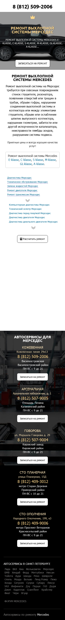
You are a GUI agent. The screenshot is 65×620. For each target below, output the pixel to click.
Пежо (54, 579)
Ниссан (50, 572)
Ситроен (19, 583)
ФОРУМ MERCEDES (15, 601)
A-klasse (31, 46)
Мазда (17, 579)
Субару (41, 583)
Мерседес (48, 569)
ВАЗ (15, 569)
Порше (36, 586)
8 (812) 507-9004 (33, 439)
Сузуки (30, 583)
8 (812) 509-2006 (32, 6)
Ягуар (24, 593)
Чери (16, 593)
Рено (36, 576)
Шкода (27, 576)
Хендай (16, 572)
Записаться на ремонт (32, 377)
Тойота (9, 576)
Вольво (28, 579)
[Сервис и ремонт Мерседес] (32, 17)
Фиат (7, 593)
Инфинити (17, 586)
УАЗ (7, 586)
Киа (21, 569)
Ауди (18, 576)
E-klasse (13, 160)
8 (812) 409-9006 (33, 522)
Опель (8, 579)
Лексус (51, 583)
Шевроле (47, 576)
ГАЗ (45, 586)
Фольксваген (33, 569)
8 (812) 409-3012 (33, 481)
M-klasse (42, 43)
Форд (26, 572)
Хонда (8, 583)
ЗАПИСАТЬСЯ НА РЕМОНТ (32, 63)
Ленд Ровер (41, 579)
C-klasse (17, 43)
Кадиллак (19, 589)
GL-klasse (56, 43)
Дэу (28, 586)
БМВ (7, 572)
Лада (7, 569)
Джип (8, 589)
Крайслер (47, 589)
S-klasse (30, 43)
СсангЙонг (33, 589)
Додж (52, 586)
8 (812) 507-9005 (33, 397)
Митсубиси (37, 572)
